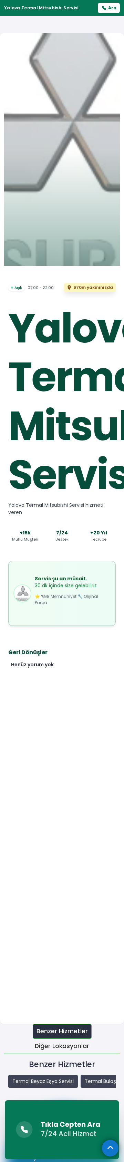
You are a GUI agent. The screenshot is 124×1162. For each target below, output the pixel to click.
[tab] (62, 1031)
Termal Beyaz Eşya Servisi (43, 1081)
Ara (112, 8)
